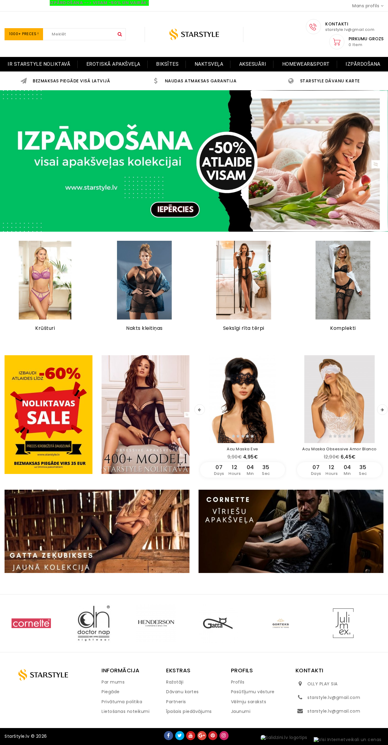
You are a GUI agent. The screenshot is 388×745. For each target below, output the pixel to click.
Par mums (113, 682)
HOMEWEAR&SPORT (306, 64)
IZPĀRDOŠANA (363, 64)
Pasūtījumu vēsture (253, 692)
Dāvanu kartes (182, 692)
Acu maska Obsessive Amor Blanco (339, 449)
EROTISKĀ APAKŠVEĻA (113, 64)
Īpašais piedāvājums (189, 711)
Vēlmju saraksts (248, 702)
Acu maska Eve (242, 449)
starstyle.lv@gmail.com (333, 697)
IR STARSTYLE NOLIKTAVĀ (39, 64)
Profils (238, 682)
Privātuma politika (122, 702)
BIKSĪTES (167, 64)
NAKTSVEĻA (209, 64)
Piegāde (111, 692)
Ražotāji (174, 682)
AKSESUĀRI (252, 64)
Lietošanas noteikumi (125, 711)
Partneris (176, 702)
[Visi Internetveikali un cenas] (348, 740)
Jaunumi (241, 711)
